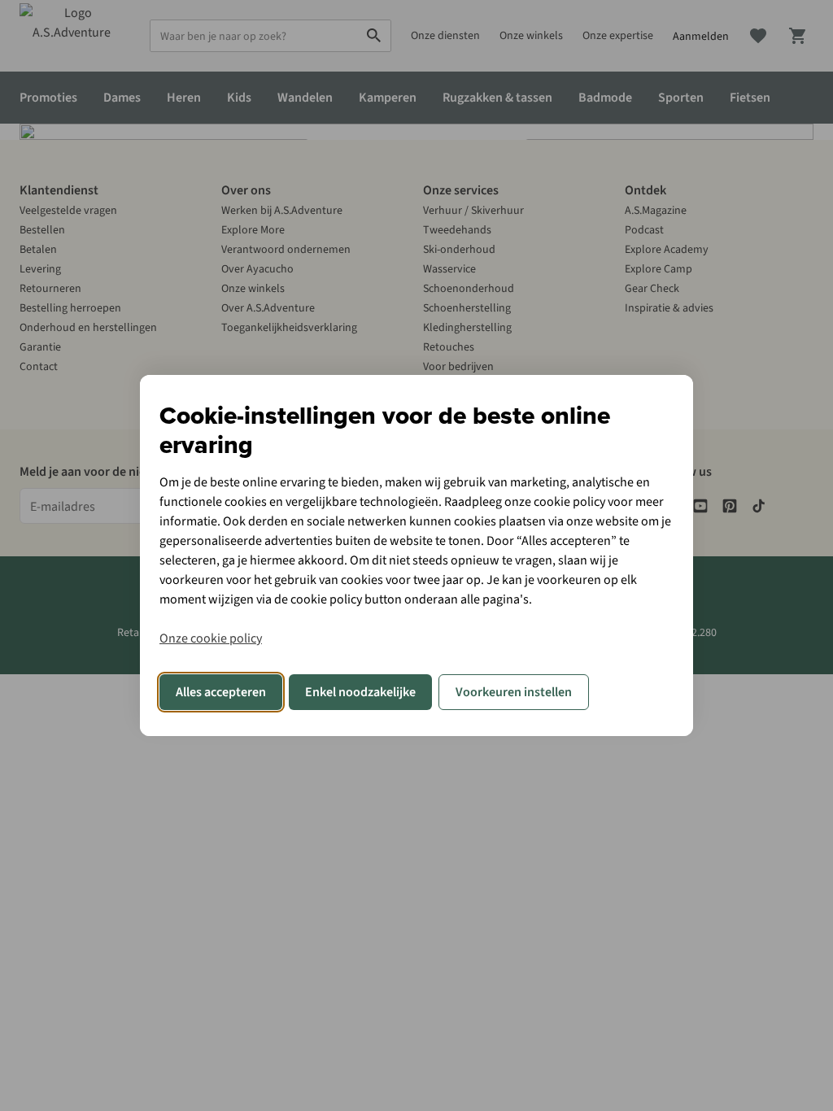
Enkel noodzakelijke (360, 692)
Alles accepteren (221, 692)
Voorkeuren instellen (514, 692)
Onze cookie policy (210, 638)
